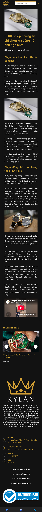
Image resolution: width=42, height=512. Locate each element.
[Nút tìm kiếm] (34, 3)
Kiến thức (26, 50)
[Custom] (7, 509)
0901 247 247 (13, 456)
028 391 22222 (13, 463)
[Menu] (38, 3)
